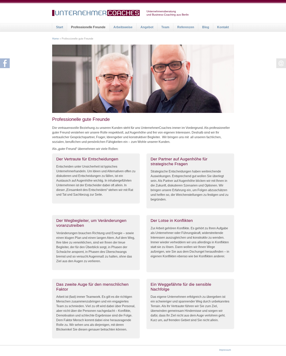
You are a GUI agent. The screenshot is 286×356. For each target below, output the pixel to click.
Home (55, 38)
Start (59, 27)
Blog (205, 27)
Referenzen (185, 27)
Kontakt (223, 27)
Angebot (146, 27)
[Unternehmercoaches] (96, 13)
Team (165, 27)
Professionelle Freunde (88, 27)
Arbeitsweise (122, 27)
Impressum (225, 350)
